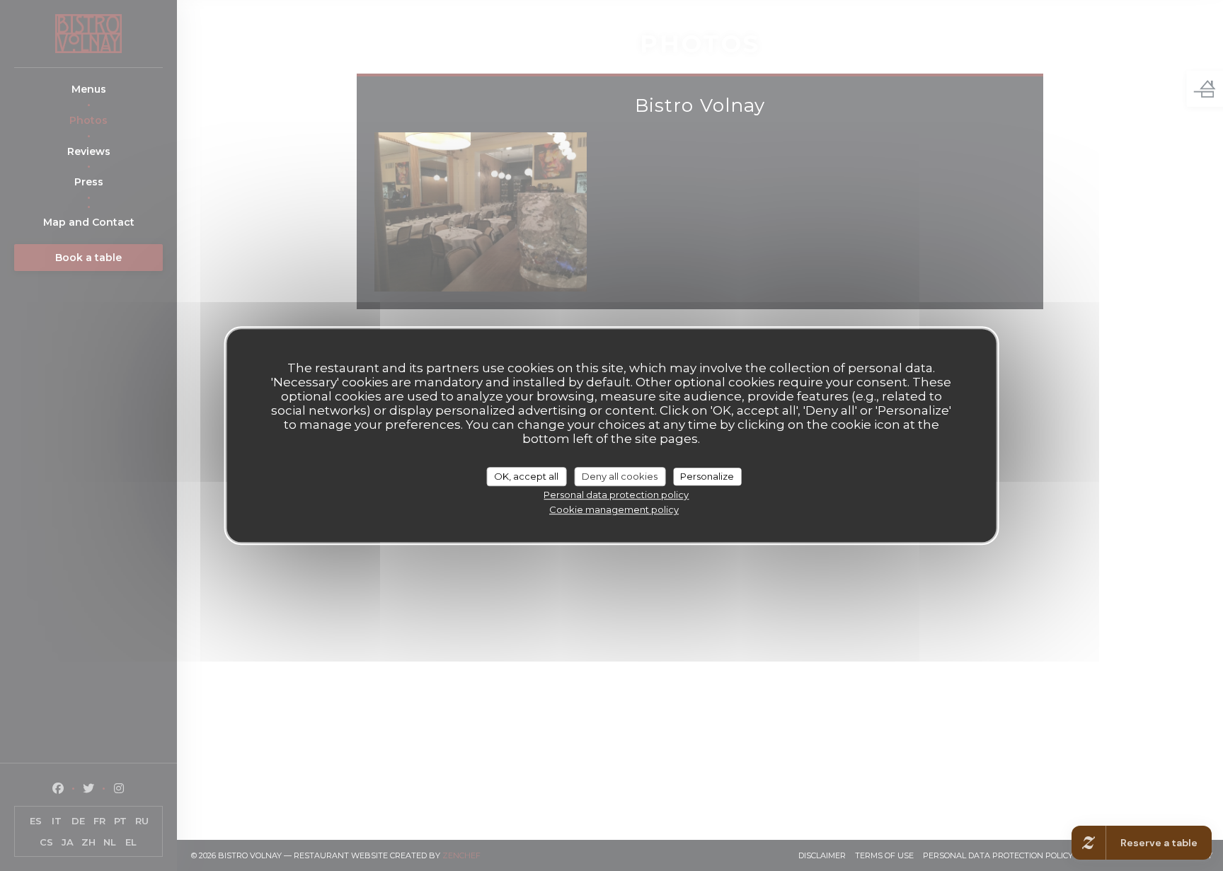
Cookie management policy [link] (614, 509)
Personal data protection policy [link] (616, 494)
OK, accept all (526, 476)
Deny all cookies (620, 476)
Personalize (707, 476)
